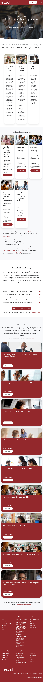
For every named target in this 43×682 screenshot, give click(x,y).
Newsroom (32, 657)
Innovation (32, 623)
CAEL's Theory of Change (34, 619)
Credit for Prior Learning (21, 636)
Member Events (5, 657)
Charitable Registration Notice (31, 673)
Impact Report (32, 625)
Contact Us (4, 631)
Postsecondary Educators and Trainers (21, 620)
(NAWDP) (18, 252)
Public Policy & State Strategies (20, 643)
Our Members (4, 659)
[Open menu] (41, 2)
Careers (3, 629)
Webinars (17, 660)
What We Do (4, 619)
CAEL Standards (19, 634)
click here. (31, 338)
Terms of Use (15, 673)
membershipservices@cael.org (23, 604)
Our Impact (33, 617)
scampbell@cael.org (36, 312)
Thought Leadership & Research (20, 646)
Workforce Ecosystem (6, 623)
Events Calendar (19, 655)
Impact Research (33, 627)
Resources (32, 651)
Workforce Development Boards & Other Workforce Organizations (21, 623)
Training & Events (21, 651)
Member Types (5, 655)
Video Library (32, 661)
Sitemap (40, 673)
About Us (4, 617)
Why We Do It (4, 621)
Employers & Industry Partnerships (20, 632)
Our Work (19, 617)
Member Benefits (5, 653)
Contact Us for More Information (21, 308)
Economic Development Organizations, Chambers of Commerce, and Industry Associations (21, 628)
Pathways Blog (32, 653)
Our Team (4, 627)
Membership (5, 651)
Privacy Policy (21, 673)
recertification (28, 232)
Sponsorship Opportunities (21, 662)
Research (31, 659)
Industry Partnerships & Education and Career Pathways (20, 639)
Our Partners (4, 625)
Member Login (33, 2)
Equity (31, 621)
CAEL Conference (19, 653)
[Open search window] (38, 2)
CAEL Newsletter (33, 655)
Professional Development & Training (21, 658)
